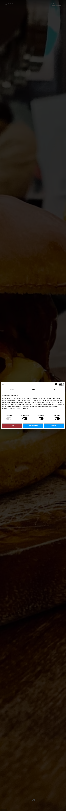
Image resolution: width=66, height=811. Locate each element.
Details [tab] (33, 389)
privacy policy (17, 408)
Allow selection (33, 425)
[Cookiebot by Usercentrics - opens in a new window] (56, 384)
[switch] (24, 418)
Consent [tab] (11, 389)
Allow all (53, 425)
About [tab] (54, 389)
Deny (12, 425)
